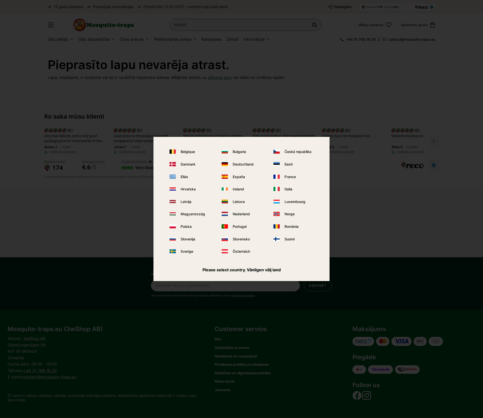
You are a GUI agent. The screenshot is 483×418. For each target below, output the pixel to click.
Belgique (188, 151)
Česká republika (298, 151)
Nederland (241, 214)
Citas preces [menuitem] (132, 39)
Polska (186, 226)
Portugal (240, 226)
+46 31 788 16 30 (361, 39)
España (239, 176)
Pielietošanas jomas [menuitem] (172, 39)
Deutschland (243, 164)
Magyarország (193, 214)
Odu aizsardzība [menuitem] (94, 39)
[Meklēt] (314, 25)
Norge (290, 214)
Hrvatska (188, 189)
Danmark (188, 164)
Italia (288, 189)
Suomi (290, 239)
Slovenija (188, 239)
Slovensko (241, 239)
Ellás (184, 176)
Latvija (186, 201)
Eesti (289, 164)
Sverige (187, 251)
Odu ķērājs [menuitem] (58, 39)
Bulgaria (239, 151)
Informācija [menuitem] (254, 39)
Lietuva (239, 201)
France (290, 176)
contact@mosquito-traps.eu (411, 39)
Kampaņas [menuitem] (211, 39)
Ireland (238, 189)
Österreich (241, 251)
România (292, 226)
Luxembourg (295, 201)
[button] (50, 24)
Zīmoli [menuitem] (232, 39)
